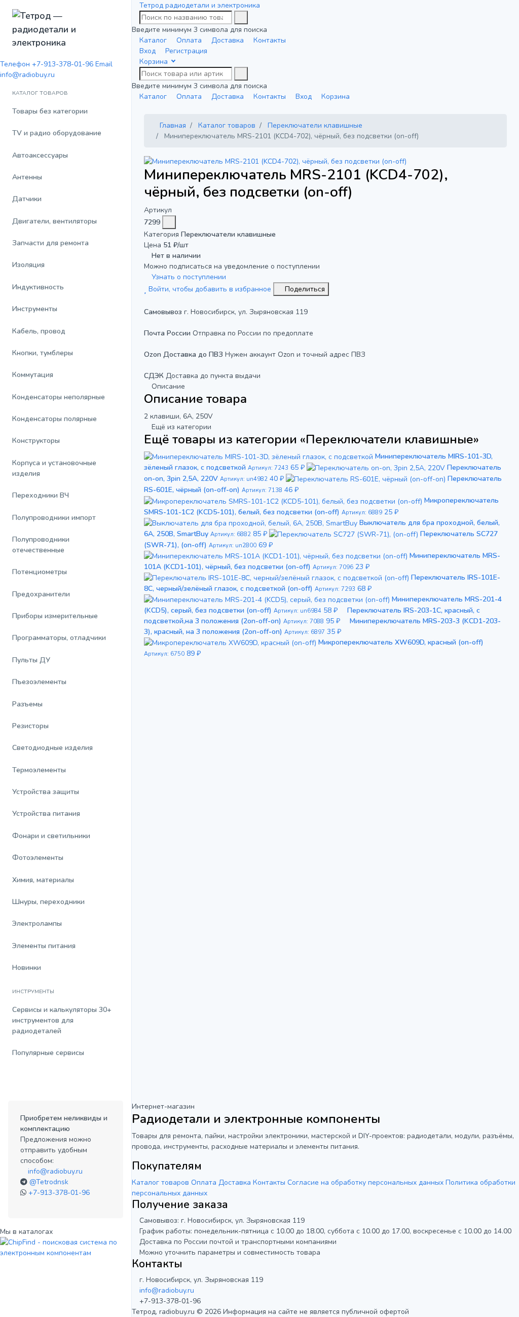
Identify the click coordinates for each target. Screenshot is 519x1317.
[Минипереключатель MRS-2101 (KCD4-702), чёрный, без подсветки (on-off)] (275, 161)
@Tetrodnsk (48, 1182)
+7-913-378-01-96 (59, 1192)
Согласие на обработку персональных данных (365, 1182)
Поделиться (304, 289)
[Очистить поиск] (241, 17)
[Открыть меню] (135, 5)
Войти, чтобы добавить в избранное (209, 289)
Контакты (269, 1182)
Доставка (234, 1182)
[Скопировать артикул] (169, 222)
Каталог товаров (160, 1182)
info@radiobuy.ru (55, 1171)
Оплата (203, 1182)
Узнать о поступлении (188, 277)
